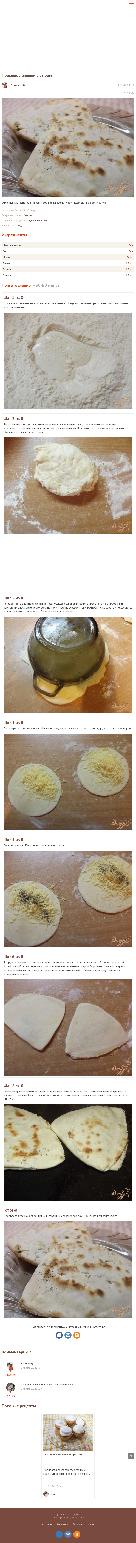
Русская (28, 215)
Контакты (77, 1524)
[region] (68, 38)
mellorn (11, 1395)
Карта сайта (62, 1524)
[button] (59, 1335)
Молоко (7, 257)
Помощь (90, 1524)
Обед (19, 225)
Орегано (7, 275)
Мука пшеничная (38, 220)
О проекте (47, 1524)
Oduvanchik (10, 1374)
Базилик (7, 269)
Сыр (5, 251)
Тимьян (6, 263)
